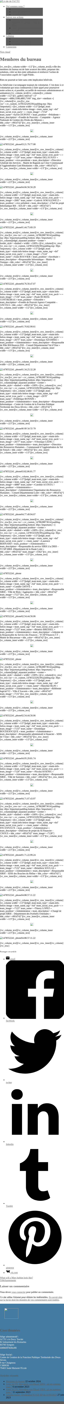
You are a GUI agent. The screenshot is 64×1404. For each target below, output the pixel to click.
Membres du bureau (21, 9)
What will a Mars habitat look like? (16, 1277)
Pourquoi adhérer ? (21, 38)
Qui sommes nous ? (15, 6)
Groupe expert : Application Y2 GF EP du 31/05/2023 (31, 1395)
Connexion (11, 47)
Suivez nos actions (14, 17)
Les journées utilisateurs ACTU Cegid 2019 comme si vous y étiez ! (27, 23)
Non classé (5, 52)
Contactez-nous (19, 14)
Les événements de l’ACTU (25, 33)
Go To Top (5, 1402)
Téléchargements (8, 1280)
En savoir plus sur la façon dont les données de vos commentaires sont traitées (31, 1298)
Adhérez (10, 36)
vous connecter (18, 1292)
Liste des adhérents (21, 11)
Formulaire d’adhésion (22, 44)
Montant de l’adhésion (22, 41)
